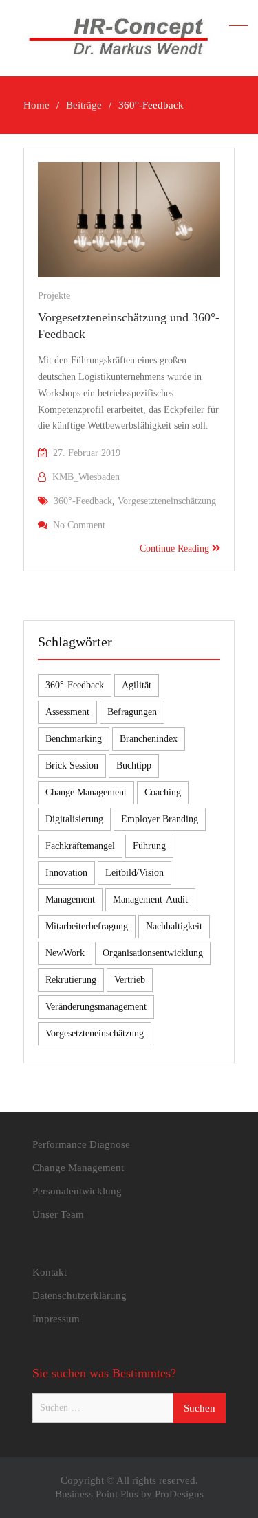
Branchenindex (149, 739)
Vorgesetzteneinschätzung (167, 501)
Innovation (66, 873)
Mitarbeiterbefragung (86, 926)
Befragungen (132, 712)
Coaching (162, 792)
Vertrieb (129, 980)
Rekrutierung (70, 980)
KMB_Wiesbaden (86, 477)
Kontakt (49, 1272)
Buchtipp (133, 765)
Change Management (86, 792)
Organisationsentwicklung (153, 953)
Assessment (67, 712)
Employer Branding (159, 819)
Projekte (54, 296)
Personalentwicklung (77, 1191)
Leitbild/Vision (134, 873)
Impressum (56, 1318)
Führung (149, 846)
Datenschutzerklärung (79, 1295)
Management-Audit (150, 899)
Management (70, 899)
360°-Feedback (83, 501)
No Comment (79, 525)
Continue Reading (176, 548)
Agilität (136, 685)
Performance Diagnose (81, 1144)
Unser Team (58, 1214)
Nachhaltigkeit (174, 926)
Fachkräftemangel (80, 846)
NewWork (65, 953)
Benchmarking (73, 739)
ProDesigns (179, 1493)
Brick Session (71, 765)
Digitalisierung (74, 819)
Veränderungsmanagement (96, 1006)
